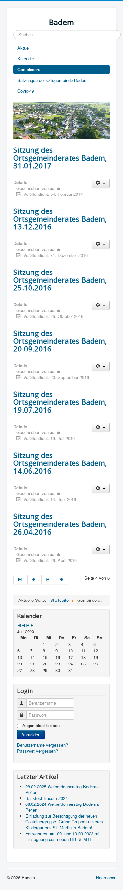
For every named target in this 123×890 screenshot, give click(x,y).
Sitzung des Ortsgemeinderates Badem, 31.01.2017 (60, 157)
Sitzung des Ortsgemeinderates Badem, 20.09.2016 (60, 340)
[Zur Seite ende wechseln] (62, 579)
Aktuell (24, 48)
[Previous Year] (19, 625)
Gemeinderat (29, 69)
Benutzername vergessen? (42, 745)
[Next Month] (32, 625)
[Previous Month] (23, 625)
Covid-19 (25, 91)
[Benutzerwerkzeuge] (101, 183)
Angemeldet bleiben (41, 725)
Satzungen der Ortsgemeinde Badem (52, 80)
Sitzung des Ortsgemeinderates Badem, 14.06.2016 (60, 463)
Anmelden (30, 734)
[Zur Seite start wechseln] (20, 579)
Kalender (25, 58)
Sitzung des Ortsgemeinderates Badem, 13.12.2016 (60, 218)
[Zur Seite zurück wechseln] (34, 579)
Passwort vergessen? (37, 751)
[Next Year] (28, 625)
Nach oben (106, 877)
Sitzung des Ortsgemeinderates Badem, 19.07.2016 (60, 401)
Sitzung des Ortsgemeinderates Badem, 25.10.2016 (60, 279)
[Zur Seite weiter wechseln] (48, 579)
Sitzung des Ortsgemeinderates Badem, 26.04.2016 (60, 524)
